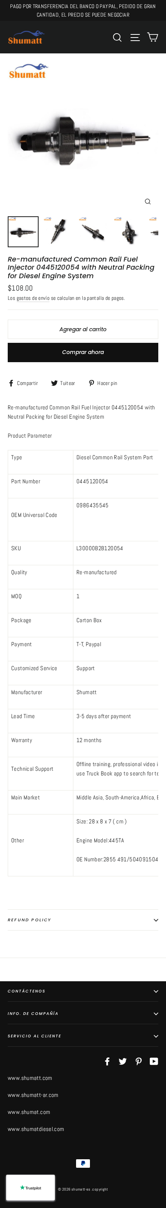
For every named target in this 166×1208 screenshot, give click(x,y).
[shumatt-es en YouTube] (154, 1061)
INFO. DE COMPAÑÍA (33, 1013)
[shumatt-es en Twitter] (123, 1061)
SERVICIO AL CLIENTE (34, 1036)
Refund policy (30, 920)
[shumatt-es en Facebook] (107, 1061)
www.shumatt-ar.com (33, 1094)
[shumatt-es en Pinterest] (138, 1061)
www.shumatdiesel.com (36, 1129)
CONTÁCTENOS (27, 991)
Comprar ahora (83, 352)
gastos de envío (33, 298)
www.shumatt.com (30, 1077)
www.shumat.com (29, 1112)
